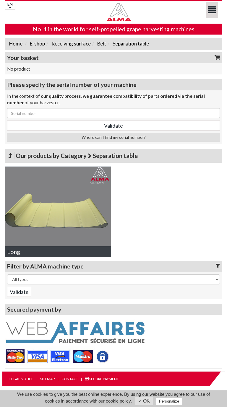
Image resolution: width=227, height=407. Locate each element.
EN (10, 3)
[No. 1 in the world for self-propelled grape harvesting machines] (113, 12)
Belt (101, 43)
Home (15, 43)
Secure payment (104, 379)
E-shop (37, 43)
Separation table (130, 43)
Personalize (169, 401)
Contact (69, 379)
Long (13, 251)
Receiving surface (71, 43)
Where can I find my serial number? (114, 137)
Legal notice (21, 379)
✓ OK (144, 400)
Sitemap (47, 379)
